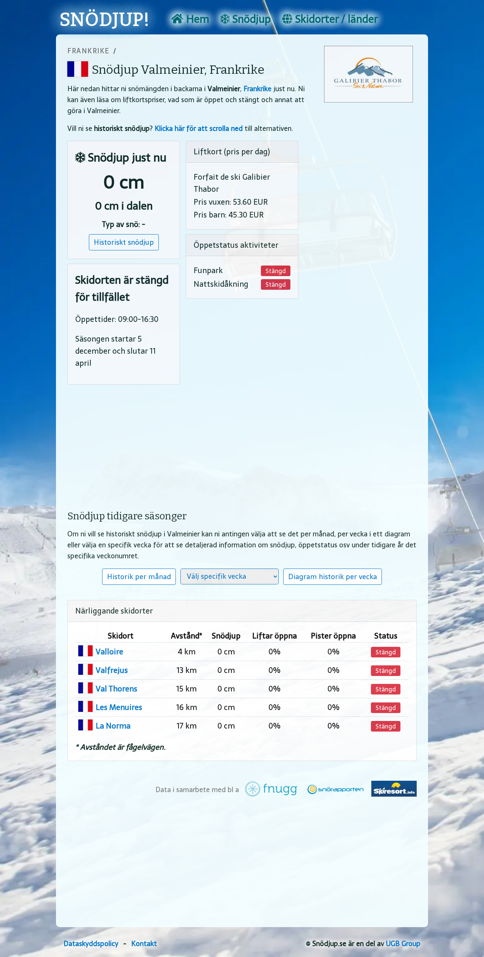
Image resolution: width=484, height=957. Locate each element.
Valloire (109, 652)
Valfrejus (112, 670)
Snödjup (250, 19)
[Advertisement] (242, 442)
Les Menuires (119, 707)
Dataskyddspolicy (91, 943)
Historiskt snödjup (124, 242)
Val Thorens (116, 689)
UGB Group (403, 943)
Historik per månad (139, 576)
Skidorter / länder (335, 19)
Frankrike (88, 50)
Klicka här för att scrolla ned (199, 128)
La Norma (113, 726)
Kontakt (144, 943)
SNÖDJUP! (105, 20)
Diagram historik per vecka (332, 576)
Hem (196, 19)
